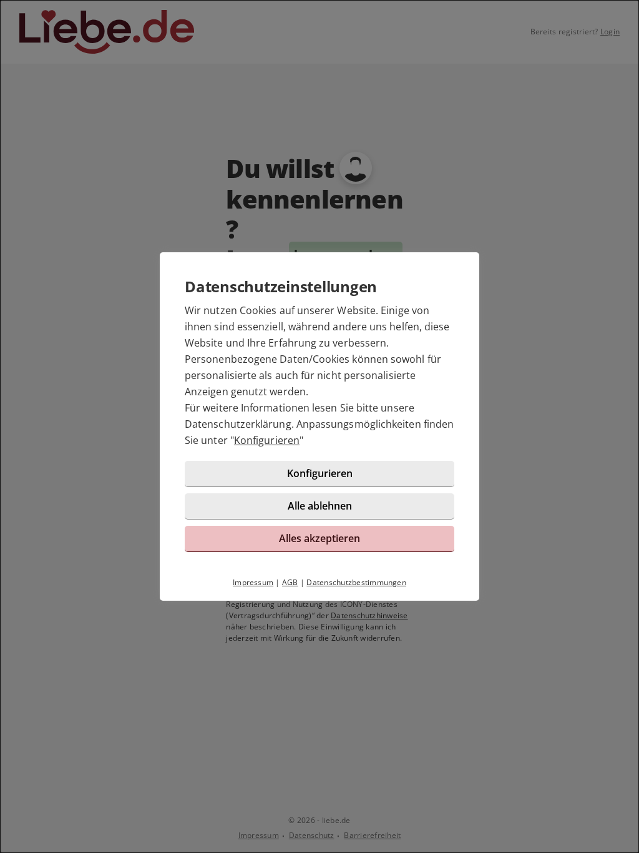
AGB (290, 582)
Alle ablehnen (320, 506)
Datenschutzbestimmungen (356, 582)
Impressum (253, 582)
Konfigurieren (267, 440)
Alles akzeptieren (319, 538)
